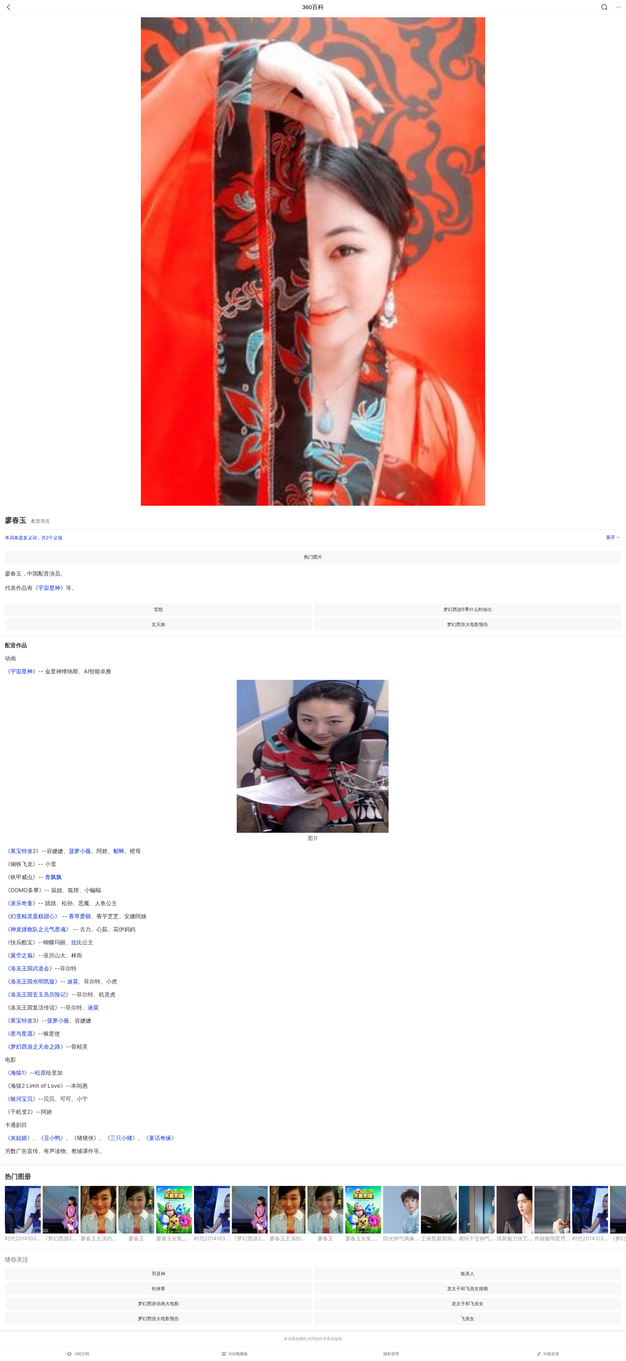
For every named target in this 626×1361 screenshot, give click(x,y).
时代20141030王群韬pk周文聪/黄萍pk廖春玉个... (23, 1238)
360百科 (313, 7)
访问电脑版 (238, 1353)
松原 (40, 1072)
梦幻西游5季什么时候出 (467, 609)
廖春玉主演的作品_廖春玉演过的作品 (98, 1238)
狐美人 (467, 1273)
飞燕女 (467, 1318)
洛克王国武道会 (29, 968)
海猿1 (17, 1072)
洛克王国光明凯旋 (32, 981)
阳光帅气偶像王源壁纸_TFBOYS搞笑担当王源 (401, 1238)
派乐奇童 (21, 903)
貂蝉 (118, 851)
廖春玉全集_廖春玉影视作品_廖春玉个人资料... (174, 1238)
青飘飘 (53, 877)
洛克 (38, 994)
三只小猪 (121, 1138)
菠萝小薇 (80, 851)
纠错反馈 (551, 1353)
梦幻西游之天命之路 (35, 1046)
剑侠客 (158, 1288)
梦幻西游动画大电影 (158, 1303)
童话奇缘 (160, 1138)
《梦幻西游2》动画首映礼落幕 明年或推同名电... (61, 1238)
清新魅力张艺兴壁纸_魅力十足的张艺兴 (514, 1238)
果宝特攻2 (23, 851)
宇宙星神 (49, 588)
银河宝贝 (21, 1099)
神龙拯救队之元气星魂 (38, 929)
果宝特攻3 (23, 1020)
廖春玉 (136, 1238)
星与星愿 (21, 1033)
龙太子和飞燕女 (468, 1303)
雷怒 (158, 609)
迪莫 (72, 981)
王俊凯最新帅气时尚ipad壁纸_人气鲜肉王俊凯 (439, 1238)
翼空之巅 (21, 955)
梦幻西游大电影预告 (467, 624)
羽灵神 (158, 1273)
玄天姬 (158, 624)
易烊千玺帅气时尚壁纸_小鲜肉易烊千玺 (477, 1238)
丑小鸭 (52, 1138)
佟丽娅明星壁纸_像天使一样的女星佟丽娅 (552, 1238)
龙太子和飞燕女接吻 (467, 1288)
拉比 (76, 942)
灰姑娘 (18, 1138)
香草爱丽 (80, 916)
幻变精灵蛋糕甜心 (32, 916)
